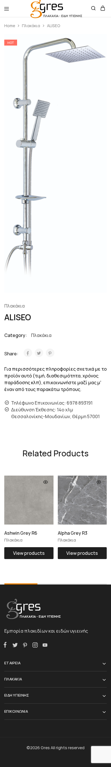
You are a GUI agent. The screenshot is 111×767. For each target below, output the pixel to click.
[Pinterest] (25, 646)
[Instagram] (35, 646)
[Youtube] (44, 646)
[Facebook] (6, 645)
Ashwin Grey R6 (20, 533)
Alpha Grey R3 (72, 533)
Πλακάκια (31, 25)
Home (9, 25)
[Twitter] (15, 646)
